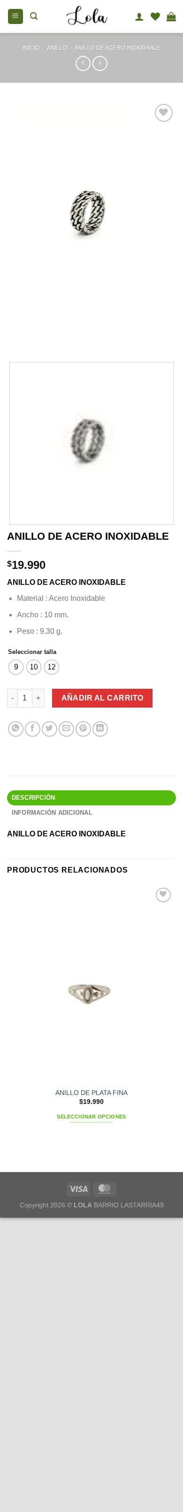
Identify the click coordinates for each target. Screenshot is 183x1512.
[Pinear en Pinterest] (83, 729)
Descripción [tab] (33, 797)
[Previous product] (99, 63)
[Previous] (16, 336)
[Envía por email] (66, 729)
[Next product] (83, 63)
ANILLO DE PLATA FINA (91, 1092)
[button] (15, 16)
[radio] (16, 667)
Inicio (31, 48)
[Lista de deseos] (155, 16)
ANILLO (57, 48)
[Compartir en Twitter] (49, 729)
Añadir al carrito (102, 698)
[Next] (42, 336)
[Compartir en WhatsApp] (15, 729)
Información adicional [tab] (52, 812)
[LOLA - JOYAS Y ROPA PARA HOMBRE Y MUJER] (86, 16)
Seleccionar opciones (91, 1116)
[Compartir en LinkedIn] (100, 729)
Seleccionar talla (32, 652)
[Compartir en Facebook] (32, 729)
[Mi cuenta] (139, 16)
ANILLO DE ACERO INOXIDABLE (117, 48)
